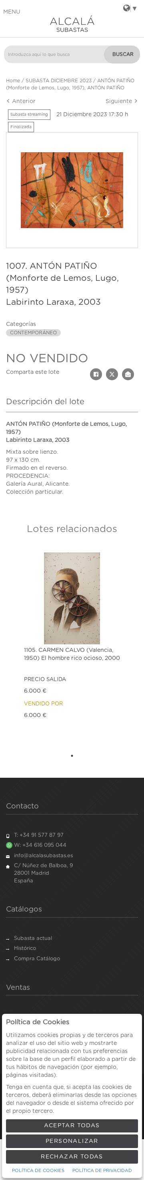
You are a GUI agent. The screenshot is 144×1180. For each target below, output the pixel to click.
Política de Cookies (38, 1170)
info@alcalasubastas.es (43, 855)
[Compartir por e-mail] (128, 374)
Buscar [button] (123, 54)
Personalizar (72, 1141)
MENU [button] (11, 12)
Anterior (23, 101)
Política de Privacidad (102, 1170)
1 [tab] (72, 756)
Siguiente (120, 101)
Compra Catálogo (37, 958)
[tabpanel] (72, 648)
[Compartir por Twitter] (112, 374)
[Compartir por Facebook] (96, 374)
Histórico (25, 948)
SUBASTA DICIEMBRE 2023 (59, 80)
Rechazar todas (72, 1157)
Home (13, 80)
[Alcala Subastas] (72, 23)
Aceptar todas (72, 1125)
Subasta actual (33, 938)
